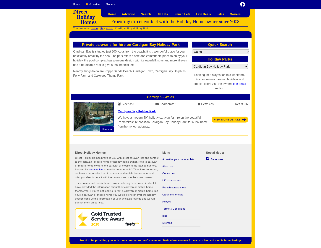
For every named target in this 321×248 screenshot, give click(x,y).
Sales (220, 14)
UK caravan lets (171, 180)
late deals (239, 83)
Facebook (217, 159)
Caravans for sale (172, 194)
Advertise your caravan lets (178, 159)
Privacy (166, 201)
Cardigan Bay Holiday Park (137, 111)
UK (101, 28)
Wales (109, 28)
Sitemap (167, 222)
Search (146, 14)
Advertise (94, 4)
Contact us (168, 173)
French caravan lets (174, 187)
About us (167, 166)
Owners (110, 4)
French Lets (182, 14)
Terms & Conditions (173, 208)
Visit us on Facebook (242, 4)
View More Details (227, 119)
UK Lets (162, 14)
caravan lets (96, 169)
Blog (165, 215)
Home (76, 4)
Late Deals (203, 14)
